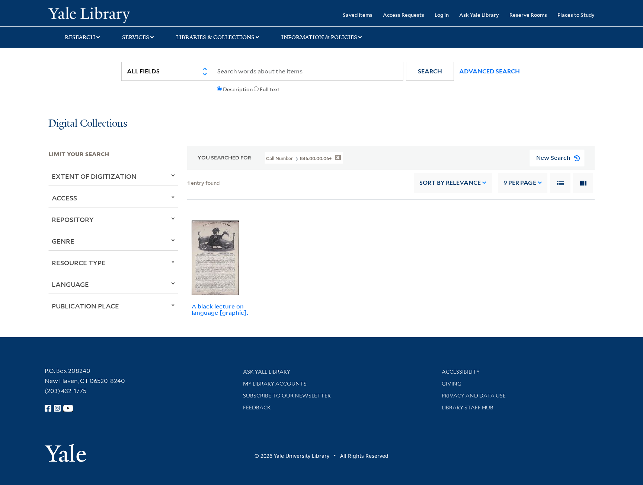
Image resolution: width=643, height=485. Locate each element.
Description (238, 89)
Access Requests (403, 14)
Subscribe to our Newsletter (287, 396)
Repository (73, 219)
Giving (451, 384)
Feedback (257, 407)
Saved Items (357, 14)
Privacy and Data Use (474, 396)
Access (64, 197)
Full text (270, 89)
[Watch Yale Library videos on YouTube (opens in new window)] (68, 408)
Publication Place (85, 305)
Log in (442, 14)
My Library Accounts (275, 384)
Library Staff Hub (467, 407)
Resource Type (79, 262)
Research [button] (80, 37)
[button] (430, 71)
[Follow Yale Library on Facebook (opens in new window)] (48, 408)
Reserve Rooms (528, 14)
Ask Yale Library (479, 14)
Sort (450, 182)
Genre (63, 241)
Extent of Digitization (94, 176)
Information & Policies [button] (319, 37)
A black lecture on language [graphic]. (220, 309)
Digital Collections (87, 124)
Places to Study (576, 14)
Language (70, 284)
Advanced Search (489, 71)
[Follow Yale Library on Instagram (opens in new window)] (57, 408)
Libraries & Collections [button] (215, 37)
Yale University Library (89, 14)
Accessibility (461, 372)
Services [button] (135, 37)
